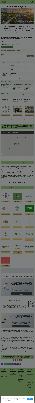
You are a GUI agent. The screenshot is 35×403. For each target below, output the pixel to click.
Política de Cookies (8, 400)
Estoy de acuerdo (30, 399)
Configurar (30, 400)
